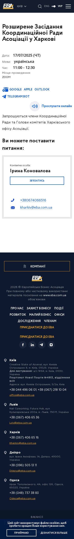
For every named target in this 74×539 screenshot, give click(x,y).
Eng (46, 6)
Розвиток (18, 315)
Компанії (37, 267)
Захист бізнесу (39, 309)
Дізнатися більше (53, 533)
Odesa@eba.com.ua (22, 498)
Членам (50, 321)
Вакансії (37, 517)
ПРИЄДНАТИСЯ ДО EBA (37, 337)
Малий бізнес (40, 315)
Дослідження (29, 321)
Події (59, 309)
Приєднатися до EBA (37, 328)
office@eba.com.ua (21, 395)
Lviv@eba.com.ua (20, 423)
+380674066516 (33, 200)
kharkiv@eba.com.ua (36, 207)
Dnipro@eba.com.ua (22, 471)
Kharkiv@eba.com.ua (22, 443)
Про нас (17, 309)
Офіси (59, 315)
